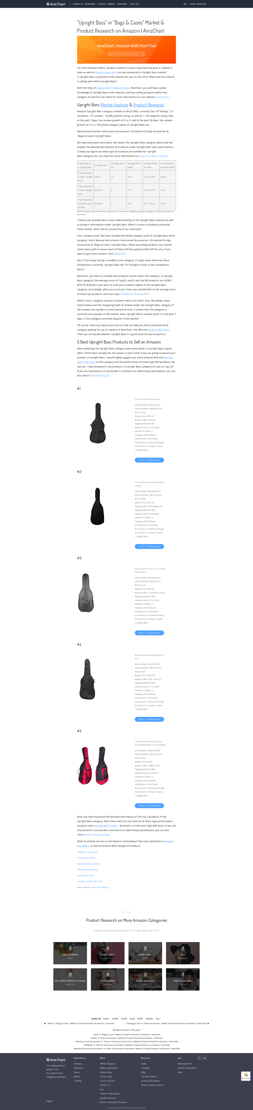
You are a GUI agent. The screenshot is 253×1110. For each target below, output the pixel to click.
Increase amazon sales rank (89, 881)
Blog (143, 1072)
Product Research (148, 104)
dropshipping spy (99, 375)
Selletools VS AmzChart (87, 869)
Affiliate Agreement (108, 1068)
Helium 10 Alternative (109, 1093)
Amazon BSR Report (150, 1080)
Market (111, 4)
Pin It (158, 1018)
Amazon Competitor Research (113, 1102)
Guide (143, 1063)
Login (193, 4)
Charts (102, 4)
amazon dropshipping (96, 834)
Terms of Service (107, 1080)
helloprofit (120, 253)
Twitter (106, 1018)
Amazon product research (89, 863)
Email (132, 1018)
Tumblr (124, 1018)
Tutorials (145, 1068)
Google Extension (108, 1098)
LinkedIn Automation (187, 1068)
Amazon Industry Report (152, 1085)
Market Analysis (114, 104)
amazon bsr (162, 97)
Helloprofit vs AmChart (87, 852)
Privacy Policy (106, 1076)
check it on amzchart (149, 460)
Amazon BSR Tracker (105, 825)
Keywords (78, 1068)
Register (201, 4)
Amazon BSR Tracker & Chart (112, 87)
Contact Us (105, 1085)
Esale (180, 1072)
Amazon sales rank (105, 72)
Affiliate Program (107, 1063)
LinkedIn (149, 1018)
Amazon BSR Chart (158, 329)
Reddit (115, 1018)
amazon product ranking (153, 156)
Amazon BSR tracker (86, 857)
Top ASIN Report (149, 1076)
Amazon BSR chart (85, 875)
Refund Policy (106, 1072)
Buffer (140, 1018)
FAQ (102, 1089)
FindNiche (127, 294)
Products (78, 4)
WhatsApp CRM (185, 1063)
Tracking (77, 1080)
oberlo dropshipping (99, 887)
